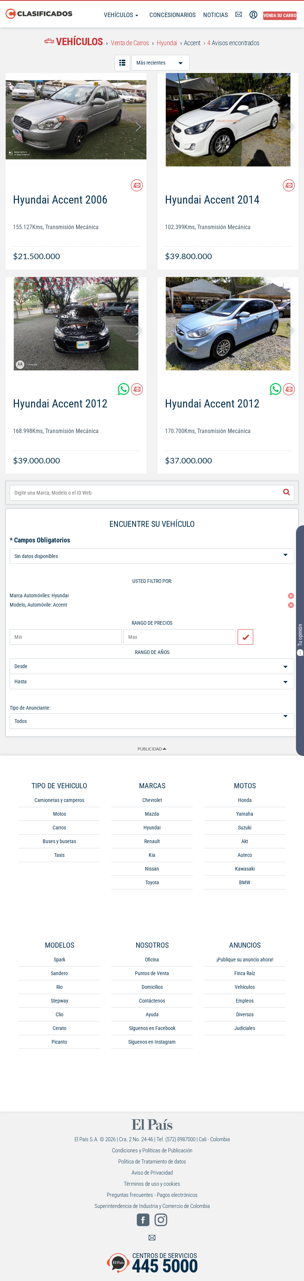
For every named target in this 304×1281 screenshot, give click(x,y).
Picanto (59, 1042)
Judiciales (244, 1028)
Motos (59, 814)
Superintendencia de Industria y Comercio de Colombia (152, 1206)
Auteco (245, 855)
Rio (59, 987)
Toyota (152, 882)
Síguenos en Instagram (152, 1042)
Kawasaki (245, 869)
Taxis (59, 855)
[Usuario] (253, 14)
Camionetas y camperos (59, 800)
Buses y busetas (59, 841)
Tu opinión (300, 635)
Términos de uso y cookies (152, 1184)
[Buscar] (286, 493)
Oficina (152, 960)
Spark (59, 960)
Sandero (59, 973)
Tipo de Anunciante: (30, 708)
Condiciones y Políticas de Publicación (152, 1150)
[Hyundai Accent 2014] (228, 119)
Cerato (59, 1028)
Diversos (245, 1014)
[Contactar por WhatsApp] (124, 392)
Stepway (59, 1001)
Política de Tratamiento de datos (152, 1161)
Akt (244, 841)
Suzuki (244, 828)
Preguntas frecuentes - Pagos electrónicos (152, 1195)
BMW (244, 882)
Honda (245, 800)
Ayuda (152, 1014)
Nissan (152, 869)
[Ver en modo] (122, 63)
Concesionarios (172, 15)
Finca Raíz (244, 973)
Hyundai (152, 828)
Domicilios (152, 987)
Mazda (152, 814)
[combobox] (152, 493)
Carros (59, 828)
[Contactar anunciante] (137, 188)
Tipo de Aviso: (152, 546)
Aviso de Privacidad (152, 1172)
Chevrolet (152, 800)
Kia (152, 855)
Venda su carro (280, 15)
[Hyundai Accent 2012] (76, 323)
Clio (59, 1014)
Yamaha (244, 814)
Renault (152, 841)
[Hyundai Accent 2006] (76, 119)
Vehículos (119, 15)
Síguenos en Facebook (152, 1028)
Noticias (215, 15)
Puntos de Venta (152, 973)
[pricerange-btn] (245, 637)
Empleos (245, 1001)
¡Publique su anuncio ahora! (245, 960)
